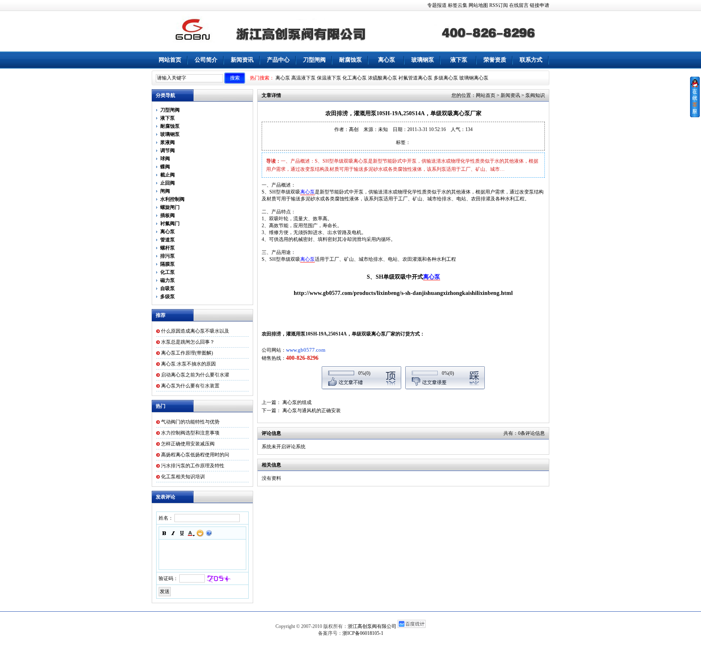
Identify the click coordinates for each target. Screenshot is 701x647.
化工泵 (167, 272)
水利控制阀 (172, 199)
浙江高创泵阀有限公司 (372, 626)
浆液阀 (167, 142)
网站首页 (170, 60)
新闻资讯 (242, 60)
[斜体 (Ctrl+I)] (173, 533)
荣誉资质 (495, 60)
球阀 (165, 158)
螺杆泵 (167, 248)
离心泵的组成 (297, 402)
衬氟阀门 (170, 223)
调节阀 (167, 150)
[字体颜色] (191, 533)
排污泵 (167, 256)
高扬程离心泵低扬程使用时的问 (195, 455)
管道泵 (167, 240)
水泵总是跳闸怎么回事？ (188, 342)
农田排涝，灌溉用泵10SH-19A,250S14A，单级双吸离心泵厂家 (329, 334)
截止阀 (167, 175)
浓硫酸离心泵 (382, 78)
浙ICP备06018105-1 (362, 633)
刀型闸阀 (314, 60)
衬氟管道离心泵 (415, 78)
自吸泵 (167, 288)
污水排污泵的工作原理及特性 (192, 466)
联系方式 (531, 60)
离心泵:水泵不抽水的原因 (188, 364)
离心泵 (386, 60)
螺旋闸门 (170, 207)
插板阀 (167, 215)
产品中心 (278, 60)
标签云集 (457, 5)
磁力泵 (167, 280)
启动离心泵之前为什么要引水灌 (195, 375)
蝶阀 (165, 167)
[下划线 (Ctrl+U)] (182, 533)
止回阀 (167, 183)
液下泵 (458, 60)
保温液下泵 (329, 78)
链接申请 (539, 5)
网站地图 (478, 5)
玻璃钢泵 (422, 60)
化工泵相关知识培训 (183, 476)
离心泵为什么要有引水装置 (190, 386)
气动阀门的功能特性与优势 (190, 422)
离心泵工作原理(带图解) (187, 353)
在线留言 (519, 5)
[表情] (200, 533)
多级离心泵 (446, 78)
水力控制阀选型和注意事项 (190, 433)
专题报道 (437, 5)
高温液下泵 (303, 78)
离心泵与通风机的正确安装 (311, 410)
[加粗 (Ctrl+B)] (164, 533)
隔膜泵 (167, 264)
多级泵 (167, 296)
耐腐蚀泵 (350, 60)
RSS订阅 (498, 5)
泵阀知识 (535, 95)
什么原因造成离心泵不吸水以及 (195, 331)
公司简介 (206, 60)
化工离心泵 (354, 78)
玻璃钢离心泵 (473, 78)
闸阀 (165, 191)
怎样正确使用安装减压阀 (188, 444)
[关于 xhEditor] (209, 533)
